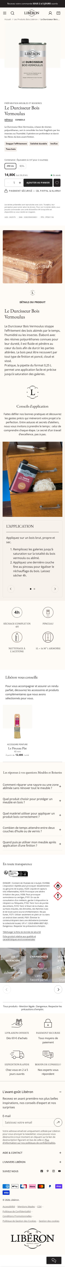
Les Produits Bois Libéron (26, 19)
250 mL (10, 165)
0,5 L (22, 165)
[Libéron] (31, 13)
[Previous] (10, 589)
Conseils (20, 119)
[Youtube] (60, 1171)
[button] (58, 13)
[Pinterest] (48, 1171)
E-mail (7, 1116)
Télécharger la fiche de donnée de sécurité (22, 932)
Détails (9, 119)
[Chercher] (12, 13)
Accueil (8, 19)
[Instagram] (54, 1171)
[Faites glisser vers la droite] (58, 989)
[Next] (54, 589)
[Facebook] (43, 1171)
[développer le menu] (5, 13)
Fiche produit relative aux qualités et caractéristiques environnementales (19, 938)
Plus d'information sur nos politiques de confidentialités (29, 1141)
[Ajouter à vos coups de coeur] (57, 183)
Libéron (15, 1199)
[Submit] (58, 1122)
